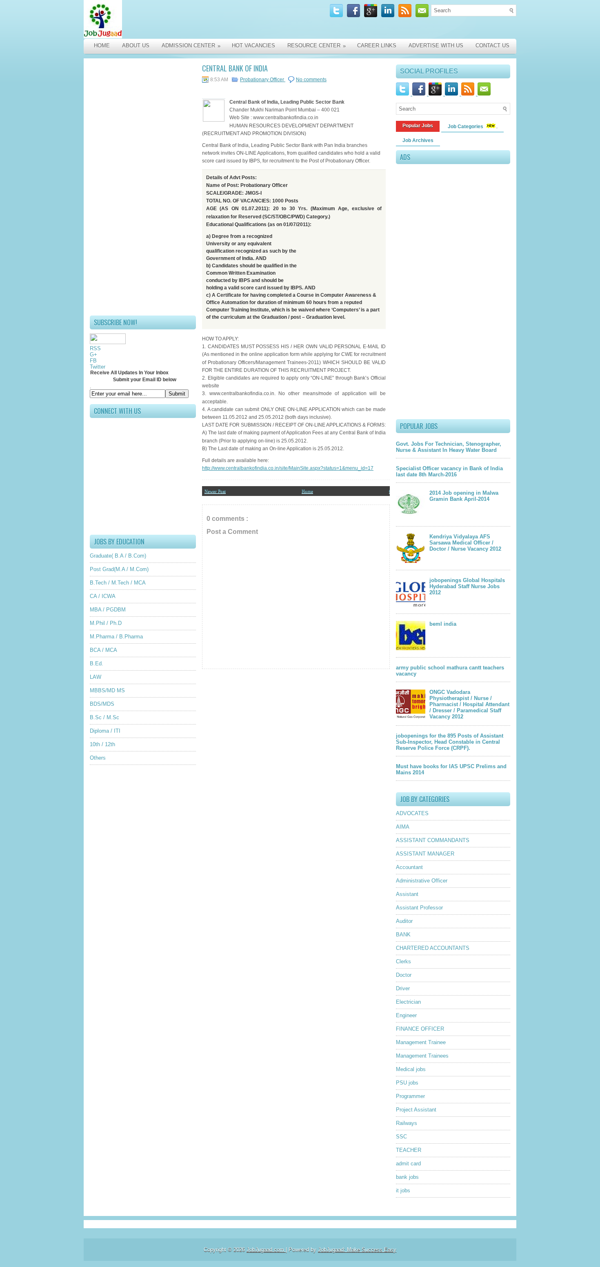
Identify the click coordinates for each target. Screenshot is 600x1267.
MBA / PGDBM (108, 610)
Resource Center (316, 45)
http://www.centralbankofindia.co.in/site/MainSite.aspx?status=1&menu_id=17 (287, 468)
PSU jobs (407, 1083)
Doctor (403, 975)
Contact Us (492, 45)
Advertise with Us (436, 45)
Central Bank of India (235, 68)
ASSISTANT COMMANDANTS (432, 840)
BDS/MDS (102, 704)
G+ (93, 354)
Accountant (409, 867)
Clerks (403, 961)
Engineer (406, 1015)
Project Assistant (416, 1110)
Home (102, 45)
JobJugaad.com (266, 1250)
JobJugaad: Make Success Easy (357, 1250)
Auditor (404, 921)
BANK (403, 934)
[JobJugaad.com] (170, 19)
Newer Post (215, 491)
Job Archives (417, 140)
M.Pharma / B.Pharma (116, 637)
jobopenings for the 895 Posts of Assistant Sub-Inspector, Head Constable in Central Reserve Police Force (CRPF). (449, 742)
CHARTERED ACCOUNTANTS (432, 948)
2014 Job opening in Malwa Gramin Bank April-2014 (463, 496)
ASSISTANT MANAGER (425, 854)
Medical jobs (411, 1069)
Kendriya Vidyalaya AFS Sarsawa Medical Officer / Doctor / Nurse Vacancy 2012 (465, 542)
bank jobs (407, 1177)
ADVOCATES (412, 813)
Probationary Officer (262, 79)
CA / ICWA (103, 596)
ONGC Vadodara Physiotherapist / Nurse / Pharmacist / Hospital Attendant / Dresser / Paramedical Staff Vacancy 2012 (469, 704)
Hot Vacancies (253, 45)
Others (98, 758)
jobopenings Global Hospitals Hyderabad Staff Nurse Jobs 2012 (467, 586)
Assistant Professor (419, 908)
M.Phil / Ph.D (106, 623)
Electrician (408, 1002)
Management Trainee (421, 1042)
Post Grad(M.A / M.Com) (119, 569)
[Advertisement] (143, 186)
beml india (442, 624)
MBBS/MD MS (107, 690)
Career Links (376, 45)
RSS (95, 348)
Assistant (407, 894)
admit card (408, 1163)
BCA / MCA (103, 650)
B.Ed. (96, 663)
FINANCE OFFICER (420, 1029)
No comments (311, 79)
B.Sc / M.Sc (104, 717)
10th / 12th (102, 744)
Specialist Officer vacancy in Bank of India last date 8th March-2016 (449, 471)
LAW (95, 677)
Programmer (410, 1096)
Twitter (97, 367)
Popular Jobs (417, 126)
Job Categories (466, 126)
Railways (406, 1123)
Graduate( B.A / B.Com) (118, 556)
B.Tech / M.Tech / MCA (118, 583)
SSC (401, 1137)
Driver (403, 988)
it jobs (403, 1190)
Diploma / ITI (105, 731)
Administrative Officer (421, 881)
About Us (135, 45)
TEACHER (408, 1150)
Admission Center (191, 45)
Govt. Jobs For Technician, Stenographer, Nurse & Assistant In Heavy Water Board (448, 447)
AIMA (402, 827)
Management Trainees (422, 1056)
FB (93, 361)
